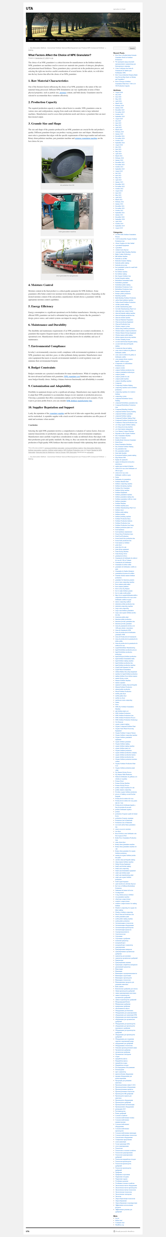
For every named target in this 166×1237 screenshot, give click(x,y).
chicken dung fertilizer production (125, 328)
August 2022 (119, 191)
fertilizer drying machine (122, 490)
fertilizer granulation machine (38, 450)
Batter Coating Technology (123, 254)
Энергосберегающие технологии (125, 1198)
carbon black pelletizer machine (124, 300)
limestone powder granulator (123, 624)
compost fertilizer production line (124, 370)
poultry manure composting (123, 790)
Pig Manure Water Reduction (123, 774)
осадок (117, 1056)
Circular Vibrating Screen (122, 339)
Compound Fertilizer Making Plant (125, 418)
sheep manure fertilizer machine (124, 862)
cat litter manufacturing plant (123, 307)
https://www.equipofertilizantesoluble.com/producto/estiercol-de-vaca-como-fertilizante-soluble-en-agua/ (126, 597)
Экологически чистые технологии (125, 1190)
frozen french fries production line (125, 538)
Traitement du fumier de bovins (124, 890)
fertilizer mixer (119, 510)
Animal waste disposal (121, 250)
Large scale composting (122, 608)
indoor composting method (123, 602)
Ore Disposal (119, 722)
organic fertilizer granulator (123, 742)
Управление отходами (122, 1177)
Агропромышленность (122, 932)
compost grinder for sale (122, 376)
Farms (117, 477)
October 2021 (119, 210)
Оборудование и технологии (123, 1045)
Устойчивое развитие (121, 1181)
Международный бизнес (122, 1002)
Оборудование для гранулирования (126, 1013)
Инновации (118, 971)
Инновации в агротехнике (123, 975)
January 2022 (119, 204)
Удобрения (118, 1172)
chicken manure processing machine (125, 337)
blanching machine (120, 296)
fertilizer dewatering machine (123, 486)
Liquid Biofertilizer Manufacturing (125, 648)
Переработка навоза (121, 1061)
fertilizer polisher (120, 514)
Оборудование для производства (125, 1024)
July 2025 (118, 121)
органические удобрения (122, 1052)
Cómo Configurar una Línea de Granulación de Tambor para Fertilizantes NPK (124, 70)
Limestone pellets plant (121, 617)
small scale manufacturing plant (124, 875)
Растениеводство (120, 1111)
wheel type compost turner (123, 899)
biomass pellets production (123, 293)
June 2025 (118, 123)
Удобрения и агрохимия (122, 1174)
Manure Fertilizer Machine (123, 680)
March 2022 (118, 199)
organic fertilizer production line (124, 757)
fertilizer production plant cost (123, 527)
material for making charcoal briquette (126, 685)
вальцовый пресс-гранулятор (124, 945)
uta (52, 58)
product (117, 812)
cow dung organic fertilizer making (125, 425)
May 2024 (118, 151)
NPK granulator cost (72, 376)
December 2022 (119, 184)
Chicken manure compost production (125, 331)
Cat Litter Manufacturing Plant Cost (125, 309)
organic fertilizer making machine (124, 746)
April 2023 (118, 180)
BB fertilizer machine (121, 256)
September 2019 (120, 226)
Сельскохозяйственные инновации (125, 1133)
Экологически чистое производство (126, 1188)
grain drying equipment (122, 549)
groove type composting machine (124, 582)
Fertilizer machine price (122, 505)
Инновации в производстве (123, 978)
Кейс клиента (119, 986)
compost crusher (120, 368)
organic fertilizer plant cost (123, 748)
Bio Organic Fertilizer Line (123, 276)
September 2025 (120, 116)
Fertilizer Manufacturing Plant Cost (125, 508)
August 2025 (119, 119)
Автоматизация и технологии (124, 923)
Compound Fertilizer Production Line (126, 420)
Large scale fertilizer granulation (124, 610)
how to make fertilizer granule (123, 591)
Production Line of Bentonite (123, 822)
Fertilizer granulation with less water (125, 499)
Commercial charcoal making (123, 348)
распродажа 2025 (120, 1109)
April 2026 (118, 101)
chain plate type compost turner (124, 311)
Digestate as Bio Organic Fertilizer (125, 433)
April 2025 (118, 127)
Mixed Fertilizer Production (123, 691)
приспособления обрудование (124, 1074)
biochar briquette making (122, 278)
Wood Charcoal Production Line (124, 914)
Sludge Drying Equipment (122, 864)
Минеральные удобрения (122, 1004)
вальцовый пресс (120, 943)
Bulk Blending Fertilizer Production (125, 298)
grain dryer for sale (120, 547)
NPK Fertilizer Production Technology (126, 720)
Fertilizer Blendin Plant (122, 481)
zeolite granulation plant (122, 916)
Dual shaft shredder (121, 453)
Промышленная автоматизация (124, 1104)
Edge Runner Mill (120, 457)
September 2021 (120, 213)
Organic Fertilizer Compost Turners (125, 733)
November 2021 (120, 208)
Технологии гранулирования (124, 1153)
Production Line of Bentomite (123, 820)
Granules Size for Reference (45, 452)
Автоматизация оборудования (124, 925)
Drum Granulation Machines (123, 444)
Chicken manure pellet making (124, 335)
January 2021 (119, 215)
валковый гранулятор (121, 941)
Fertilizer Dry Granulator (122, 488)
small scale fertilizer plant (122, 873)
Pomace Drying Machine (122, 783)
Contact (44, 39)
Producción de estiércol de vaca (124, 798)
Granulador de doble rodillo (123, 564)
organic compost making (122, 724)
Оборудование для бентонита (124, 1010)
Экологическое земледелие (123, 1194)
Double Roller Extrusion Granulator (125, 440)
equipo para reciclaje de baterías (124, 466)
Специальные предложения (123, 1139)
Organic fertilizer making (122, 744)
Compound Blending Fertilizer (124, 409)
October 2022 (119, 188)
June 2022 (118, 193)
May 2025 (118, 125)
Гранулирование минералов (123, 949)
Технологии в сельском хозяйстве (125, 1150)
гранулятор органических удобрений (126, 958)
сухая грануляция (120, 1142)
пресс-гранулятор (120, 1072)
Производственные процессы (124, 1089)
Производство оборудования (124, 1100)
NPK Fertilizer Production (123, 713)
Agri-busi (60, 39)
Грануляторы (119, 960)
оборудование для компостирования (126, 1017)
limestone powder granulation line (125, 621)
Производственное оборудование (125, 1087)
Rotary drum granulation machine (125, 844)
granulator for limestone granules (124, 580)
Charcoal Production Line (122, 324)
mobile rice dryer (120, 698)
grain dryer (118, 545)
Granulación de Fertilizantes (123, 562)
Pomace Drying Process (122, 785)
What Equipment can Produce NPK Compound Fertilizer (86, 48)
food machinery (119, 530)
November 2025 (120, 112)
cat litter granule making (122, 304)
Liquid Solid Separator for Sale (124, 667)
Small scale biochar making (123, 866)
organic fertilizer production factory (125, 755)
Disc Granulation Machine (92, 448)
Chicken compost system (122, 326)
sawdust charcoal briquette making (125, 860)
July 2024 (118, 147)
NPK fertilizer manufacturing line (79, 400)
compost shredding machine (123, 381)
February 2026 (119, 105)
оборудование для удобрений (124, 1043)
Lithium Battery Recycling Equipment (126, 672)
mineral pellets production (122, 689)
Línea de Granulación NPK (123, 630)
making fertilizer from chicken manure (126, 676)
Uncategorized (119, 892)
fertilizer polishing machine (123, 516)
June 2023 (118, 175)
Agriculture (118, 247)
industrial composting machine (124, 606)
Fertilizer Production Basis (123, 519)
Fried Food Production (121, 536)
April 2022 (118, 197)
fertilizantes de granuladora (123, 479)
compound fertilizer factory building (125, 411)
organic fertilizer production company (126, 752)
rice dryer (118, 831)
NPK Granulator (71, 452)
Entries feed (118, 1220)
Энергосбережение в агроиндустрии (126, 1203)
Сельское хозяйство (121, 1115)
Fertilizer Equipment (121, 492)
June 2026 (118, 97)
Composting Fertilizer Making (124, 385)
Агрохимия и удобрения (122, 938)
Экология (118, 1196)
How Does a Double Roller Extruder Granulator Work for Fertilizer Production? (125, 57)
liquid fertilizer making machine (124, 661)
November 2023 (120, 164)
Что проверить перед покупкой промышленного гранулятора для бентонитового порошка (125, 64)
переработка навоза (121, 1059)
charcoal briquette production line (124, 315)
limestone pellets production (123, 619)
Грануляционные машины (123, 962)
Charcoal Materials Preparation (124, 320)
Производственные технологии (124, 1091)
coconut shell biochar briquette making (126, 341)
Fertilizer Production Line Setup (124, 525)
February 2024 (119, 158)
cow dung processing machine (124, 427)
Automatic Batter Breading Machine (125, 252)
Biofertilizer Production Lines (123, 289)
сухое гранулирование (122, 1146)
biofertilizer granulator (121, 282)
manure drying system (121, 678)
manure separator (120, 683)
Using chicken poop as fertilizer (124, 895)
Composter (118, 383)
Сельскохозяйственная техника (124, 1118)
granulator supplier (57, 413)
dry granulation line (121, 449)
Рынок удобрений (120, 1113)
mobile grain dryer (120, 693)
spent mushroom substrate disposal (125, 884)
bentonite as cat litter (121, 258)
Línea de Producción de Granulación (125, 637)
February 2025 (119, 132)
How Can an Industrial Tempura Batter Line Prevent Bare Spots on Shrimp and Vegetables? (126, 77)
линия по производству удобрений (125, 1000)
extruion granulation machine (86, 138)
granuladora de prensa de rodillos (124, 573)
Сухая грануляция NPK (122, 1144)
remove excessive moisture (123, 829)
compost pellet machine (122, 379)
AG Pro (52, 39)
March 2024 (118, 156)
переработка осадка (121, 1063)
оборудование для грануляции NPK (126, 1015)
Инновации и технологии (123, 980)
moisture (62, 92)
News (117, 704)
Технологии (118, 1148)
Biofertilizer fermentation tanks (124, 280)
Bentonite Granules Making (123, 261)
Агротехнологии (120, 934)
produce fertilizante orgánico (123, 809)
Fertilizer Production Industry (123, 521)
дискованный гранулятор (122, 967)
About (37, 39)
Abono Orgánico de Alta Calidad (124, 243)
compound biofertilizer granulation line (126, 403)
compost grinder (120, 374)
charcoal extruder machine (122, 317)
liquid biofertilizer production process (126, 650)
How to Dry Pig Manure (122, 589)
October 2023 (119, 167)
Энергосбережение (121, 1201)
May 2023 (118, 178)
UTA (29, 8)
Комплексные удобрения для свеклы (126, 989)
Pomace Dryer (119, 781)
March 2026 (118, 103)
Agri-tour (69, 39)
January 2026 (119, 108)
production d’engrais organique (124, 818)
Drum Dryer (118, 442)
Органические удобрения (123, 1050)
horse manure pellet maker (122, 584)
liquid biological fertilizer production (125, 656)
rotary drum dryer (120, 842)
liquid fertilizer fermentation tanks (125, 658)
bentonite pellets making (122, 263)
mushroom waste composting (123, 700)
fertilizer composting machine (123, 484)
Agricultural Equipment (122, 245)
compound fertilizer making (74, 448)
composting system (120, 396)
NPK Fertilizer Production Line (73, 450)
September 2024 (120, 143)
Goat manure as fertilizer (122, 543)
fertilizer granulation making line (124, 497)
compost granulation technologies (125, 372)
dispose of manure (120, 438)
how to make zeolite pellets (123, 593)
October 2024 (119, 140)
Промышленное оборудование (124, 1107)
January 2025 (119, 134)
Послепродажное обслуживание (125, 1067)
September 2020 (120, 219)
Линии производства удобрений (125, 991)
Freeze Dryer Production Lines (124, 534)
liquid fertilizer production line (124, 663)
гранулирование (120, 947)
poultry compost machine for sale (124, 787)
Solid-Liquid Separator (121, 881)
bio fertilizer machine (121, 272)
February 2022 (119, 202)
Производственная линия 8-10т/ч (125, 1085)
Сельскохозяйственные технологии (126, 1135)
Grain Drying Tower (121, 554)
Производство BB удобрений (124, 1094)
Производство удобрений (123, 1102)
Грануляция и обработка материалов (126, 965)
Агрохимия (118, 936)
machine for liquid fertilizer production (126, 674)
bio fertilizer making (121, 274)
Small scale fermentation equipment (125, 871)
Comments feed (119, 1223)
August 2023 (119, 171)
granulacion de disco (121, 556)
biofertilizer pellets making (123, 285)
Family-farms (78, 39)
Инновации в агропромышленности (126, 973)
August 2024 (119, 145)
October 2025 (119, 114)
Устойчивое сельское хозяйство (125, 1183)
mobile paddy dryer (121, 696)
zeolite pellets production (122, 921)
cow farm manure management (124, 429)
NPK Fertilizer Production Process (125, 718)
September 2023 (120, 169)
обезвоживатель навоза (122, 1008)
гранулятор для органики (123, 956)
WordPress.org (119, 1225)
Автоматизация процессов (123, 930)
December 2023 (119, 162)
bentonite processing (121, 265)
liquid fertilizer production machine (125, 665)
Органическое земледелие (123, 1054)
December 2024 (119, 136)
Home (31, 39)
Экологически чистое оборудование (126, 1185)
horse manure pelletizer (122, 586)
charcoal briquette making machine (125, 313)
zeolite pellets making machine (124, 919)
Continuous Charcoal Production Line (126, 422)
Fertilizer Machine (120, 503)
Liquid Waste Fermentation (123, 669)
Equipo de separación (121, 460)
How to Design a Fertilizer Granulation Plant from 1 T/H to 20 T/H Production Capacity (125, 83)
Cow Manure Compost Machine (124, 431)
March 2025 (118, 129)
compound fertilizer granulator (54, 448)
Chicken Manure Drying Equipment (125, 333)
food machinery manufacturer (123, 532)
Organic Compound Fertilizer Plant (125, 726)
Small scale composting (122, 868)
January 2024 (119, 160)
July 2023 (118, 173)
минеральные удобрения (122, 1006)
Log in (117, 1218)
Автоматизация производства (124, 927)
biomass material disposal (122, 291)
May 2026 (118, 99)
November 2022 (120, 186)
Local (88, 39)
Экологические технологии (123, 1192)
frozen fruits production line (123, 540)
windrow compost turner (122, 901)
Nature (117, 702)
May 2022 (118, 195)
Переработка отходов (121, 1065)
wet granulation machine (122, 897)
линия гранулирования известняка (125, 993)
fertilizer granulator (120, 501)
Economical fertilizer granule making (125, 455)
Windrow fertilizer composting (124, 912)
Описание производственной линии (126, 1048)
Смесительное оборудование (124, 1137)
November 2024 (120, 138)
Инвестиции (119, 969)
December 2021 (119, 206)
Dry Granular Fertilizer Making (124, 446)
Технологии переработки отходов (125, 1159)
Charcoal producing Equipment (124, 322)
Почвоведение (119, 1069)
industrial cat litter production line (125, 604)
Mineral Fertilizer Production (123, 687)
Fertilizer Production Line (122, 523)
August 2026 (119, 92)
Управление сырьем (121, 1179)
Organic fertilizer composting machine (126, 735)
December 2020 (119, 217)
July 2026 (118, 94)
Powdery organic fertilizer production (126, 792)
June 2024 (118, 149)
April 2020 (118, 221)
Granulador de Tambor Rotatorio (124, 571)
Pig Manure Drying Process (123, 772)
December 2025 (119, 110)
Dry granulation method (122, 451)
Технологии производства (123, 1161)
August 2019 (119, 228)
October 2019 (119, 223)
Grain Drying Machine (121, 551)
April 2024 (118, 153)
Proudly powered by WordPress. (125, 1231)
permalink (90, 452)
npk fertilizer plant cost (121, 711)
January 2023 (119, 182)
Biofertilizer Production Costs (123, 287)
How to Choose (60, 452)
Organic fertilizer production (123, 750)
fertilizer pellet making (55, 450)
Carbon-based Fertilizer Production (125, 302)
